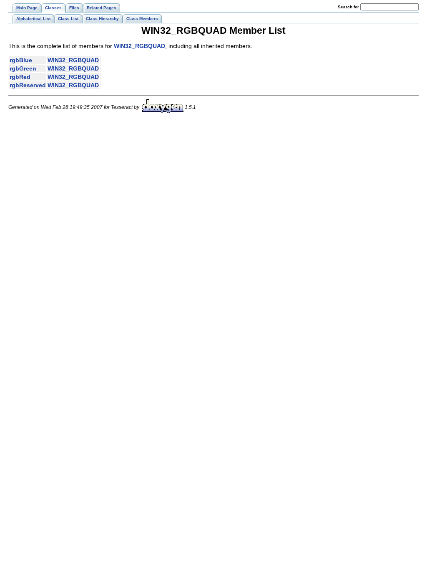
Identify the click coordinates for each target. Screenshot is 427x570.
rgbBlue (21, 60)
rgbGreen (23, 68)
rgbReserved (28, 85)
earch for (349, 7)
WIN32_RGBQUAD (139, 46)
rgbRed (20, 76)
